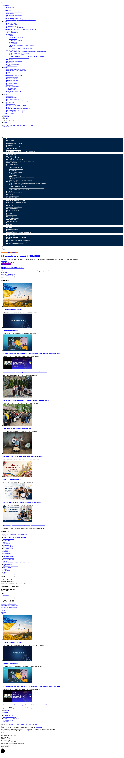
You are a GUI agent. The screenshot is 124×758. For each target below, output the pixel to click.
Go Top (2, 732)
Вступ (5, 21)
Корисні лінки (10, 113)
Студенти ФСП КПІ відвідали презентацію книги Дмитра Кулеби (23, 456)
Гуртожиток (9, 63)
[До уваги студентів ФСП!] (17, 327)
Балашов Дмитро (27, 731)
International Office (6, 264)
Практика (9, 82)
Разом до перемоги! (9, 564)
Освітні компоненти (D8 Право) (18, 55)
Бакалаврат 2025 (8, 548)
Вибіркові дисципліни (12, 77)
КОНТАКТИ (6, 127)
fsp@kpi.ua (6, 122)
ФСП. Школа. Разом (11, 66)
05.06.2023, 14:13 (10, 274)
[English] (6, 118)
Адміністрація (10, 9)
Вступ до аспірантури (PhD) (11, 718)
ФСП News (6, 721)
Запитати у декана (11, 17)
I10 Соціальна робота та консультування (20, 48)
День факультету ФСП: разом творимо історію (17, 428)
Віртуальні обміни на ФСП (12, 267)
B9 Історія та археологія (16, 37)
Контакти (6, 116)
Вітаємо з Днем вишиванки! (12, 479)
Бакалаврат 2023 (5, 252)
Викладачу (6, 550)
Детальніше (4, 261)
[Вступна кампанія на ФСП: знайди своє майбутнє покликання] (17, 499)
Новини (5, 115)
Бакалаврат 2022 (8, 544)
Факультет (6, 5)
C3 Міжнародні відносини (16, 40)
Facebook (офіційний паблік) (8, 604)
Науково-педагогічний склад (14, 12)
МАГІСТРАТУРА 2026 (11, 24)
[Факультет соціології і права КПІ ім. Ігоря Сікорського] (4, 134)
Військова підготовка (12, 80)
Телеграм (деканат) (6, 609)
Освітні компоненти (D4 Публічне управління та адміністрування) (27, 51)
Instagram (3, 612)
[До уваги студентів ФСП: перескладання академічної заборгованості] (17, 522)
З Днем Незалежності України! (12, 309)
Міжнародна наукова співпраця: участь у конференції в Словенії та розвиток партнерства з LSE (32, 353)
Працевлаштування (11, 83)
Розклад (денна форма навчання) (15, 69)
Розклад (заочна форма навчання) (16, 70)
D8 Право (12, 47)
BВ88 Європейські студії (15, 36)
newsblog (3, 274)
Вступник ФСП (14, 252)
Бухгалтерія (9, 59)
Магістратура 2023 (8, 559)
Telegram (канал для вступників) (9, 605)
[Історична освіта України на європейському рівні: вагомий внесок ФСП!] (17, 369)
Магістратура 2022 (8, 558)
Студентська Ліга (11, 88)
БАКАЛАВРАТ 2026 (11, 23)
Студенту (5, 67)
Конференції (9, 96)
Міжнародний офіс (8, 102)
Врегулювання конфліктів (13, 18)
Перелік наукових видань (13, 99)
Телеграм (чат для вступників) (9, 607)
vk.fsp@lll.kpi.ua (5, 595)
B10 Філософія (13, 39)
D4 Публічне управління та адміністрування (21, 45)
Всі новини (6, 551)
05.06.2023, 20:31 (10, 262)
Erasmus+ (9, 107)
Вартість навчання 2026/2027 (14, 28)
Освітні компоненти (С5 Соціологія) (19, 53)
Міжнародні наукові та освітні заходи (16, 110)
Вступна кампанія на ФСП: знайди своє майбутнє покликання (22, 502)
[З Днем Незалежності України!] (17, 306)
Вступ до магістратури (9, 717)
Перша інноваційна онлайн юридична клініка (16, 563)
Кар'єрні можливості (9, 556)
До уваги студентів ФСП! (10, 330)
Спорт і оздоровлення (12, 64)
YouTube (3, 610)
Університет (6, 570)
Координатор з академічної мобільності (17, 105)
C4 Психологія (13, 42)
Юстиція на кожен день (10, 574)
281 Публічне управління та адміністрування (15, 534)
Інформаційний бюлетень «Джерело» (16, 112)
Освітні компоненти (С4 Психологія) (19, 58)
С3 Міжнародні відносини (10, 566)
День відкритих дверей (12, 32)
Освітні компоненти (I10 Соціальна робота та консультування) (26, 56)
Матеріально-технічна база (14, 15)
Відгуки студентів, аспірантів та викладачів (18, 108)
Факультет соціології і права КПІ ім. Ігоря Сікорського (23, 724)
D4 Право (6, 536)
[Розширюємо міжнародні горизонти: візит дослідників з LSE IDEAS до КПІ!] (17, 397)
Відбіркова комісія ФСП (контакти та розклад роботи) (21, 29)
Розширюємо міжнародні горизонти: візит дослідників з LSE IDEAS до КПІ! (26, 400)
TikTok (2, 613)
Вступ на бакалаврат (9, 715)
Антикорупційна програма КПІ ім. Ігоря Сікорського (21, 20)
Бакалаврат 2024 (8, 547)
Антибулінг (9, 93)
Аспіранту (6, 542)
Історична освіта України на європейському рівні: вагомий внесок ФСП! (25, 372)
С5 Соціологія (13, 44)
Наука (5, 94)
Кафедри (8, 10)
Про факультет (10, 7)
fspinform (3, 262)
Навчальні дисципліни (12, 50)
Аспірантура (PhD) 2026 (12, 26)
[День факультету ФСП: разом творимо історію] (17, 425)
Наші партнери (10, 104)
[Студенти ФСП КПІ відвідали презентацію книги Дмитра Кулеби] (17, 453)
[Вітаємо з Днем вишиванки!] (17, 476)
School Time (6, 540)
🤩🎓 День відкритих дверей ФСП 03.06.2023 (20, 256)
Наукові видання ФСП (12, 97)
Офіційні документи (11, 31)
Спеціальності (10, 13)
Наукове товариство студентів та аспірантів (18, 101)
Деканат (8, 72)
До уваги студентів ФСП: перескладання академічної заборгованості (24, 525)
